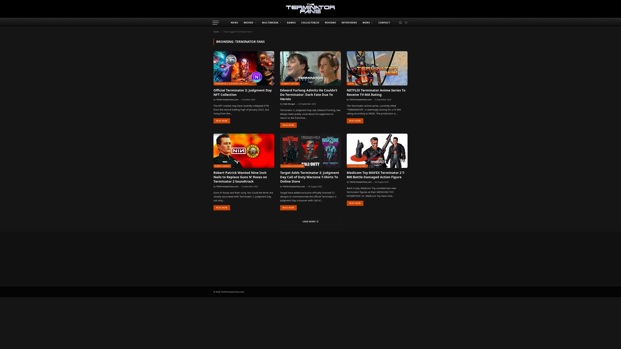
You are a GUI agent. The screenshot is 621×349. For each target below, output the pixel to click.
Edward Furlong (290, 83)
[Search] (400, 22)
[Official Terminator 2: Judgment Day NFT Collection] (243, 68)
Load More (309, 221)
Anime (351, 83)
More (366, 22)
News (234, 22)
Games (291, 22)
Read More (222, 120)
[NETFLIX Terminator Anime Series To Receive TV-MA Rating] (377, 68)
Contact (384, 22)
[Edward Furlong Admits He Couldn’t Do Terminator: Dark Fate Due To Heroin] (310, 68)
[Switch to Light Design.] (406, 22)
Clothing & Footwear (292, 166)
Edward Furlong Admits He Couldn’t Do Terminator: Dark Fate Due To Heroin (308, 94)
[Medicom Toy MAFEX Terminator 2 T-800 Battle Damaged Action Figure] (377, 151)
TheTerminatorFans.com (227, 99)
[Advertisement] (310, 259)
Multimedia (270, 22)
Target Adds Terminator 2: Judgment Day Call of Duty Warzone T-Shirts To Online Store (309, 177)
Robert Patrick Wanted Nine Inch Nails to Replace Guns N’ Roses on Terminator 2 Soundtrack (240, 177)
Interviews (349, 22)
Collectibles (310, 22)
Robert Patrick (222, 166)
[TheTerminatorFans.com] (310, 9)
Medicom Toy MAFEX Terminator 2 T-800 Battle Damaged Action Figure (376, 174)
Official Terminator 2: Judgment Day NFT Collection (242, 92)
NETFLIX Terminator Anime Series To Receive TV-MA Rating (376, 92)
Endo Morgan (289, 104)
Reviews (330, 22)
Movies (249, 22)
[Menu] (215, 22)
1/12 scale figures (357, 166)
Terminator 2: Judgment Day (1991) (231, 83)
